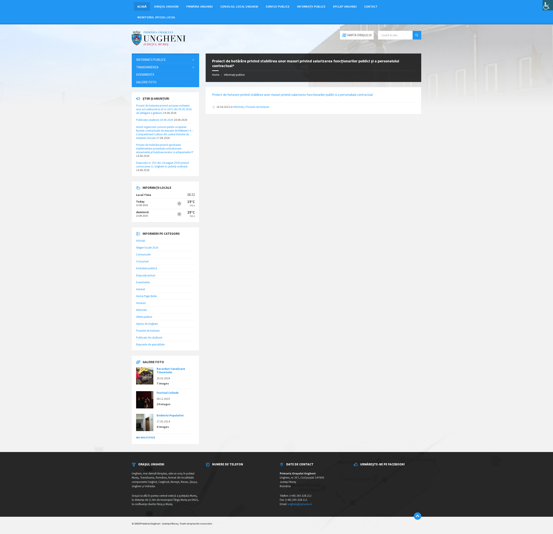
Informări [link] (238, 107)
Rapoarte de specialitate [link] (150, 344)
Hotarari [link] (141, 303)
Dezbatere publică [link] (146, 268)
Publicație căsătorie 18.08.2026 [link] (154, 120)
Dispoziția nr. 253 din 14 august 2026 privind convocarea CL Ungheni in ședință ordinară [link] (162, 164)
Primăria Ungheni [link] (199, 6)
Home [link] (215, 75)
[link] (548, 5)
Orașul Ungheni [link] (166, 6)
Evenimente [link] (145, 74)
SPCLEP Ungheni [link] (345, 6)
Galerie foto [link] (146, 82)
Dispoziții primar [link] (145, 275)
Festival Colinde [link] (168, 393)
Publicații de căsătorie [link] (149, 337)
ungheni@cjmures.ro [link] (300, 504)
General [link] (140, 289)
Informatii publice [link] (151, 60)
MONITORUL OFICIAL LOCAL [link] (156, 17)
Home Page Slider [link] (146, 296)
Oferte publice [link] (144, 317)
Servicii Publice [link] (277, 6)
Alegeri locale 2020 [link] (147, 247)
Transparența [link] (147, 67)
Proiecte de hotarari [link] (257, 107)
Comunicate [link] (143, 254)
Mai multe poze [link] (145, 437)
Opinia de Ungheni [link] (147, 324)
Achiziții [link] (140, 241)
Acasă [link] (141, 6)
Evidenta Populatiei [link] (170, 415)
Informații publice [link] (311, 6)
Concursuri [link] (142, 261)
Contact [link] (371, 6)
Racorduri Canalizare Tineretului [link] (171, 370)
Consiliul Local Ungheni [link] (239, 6)
